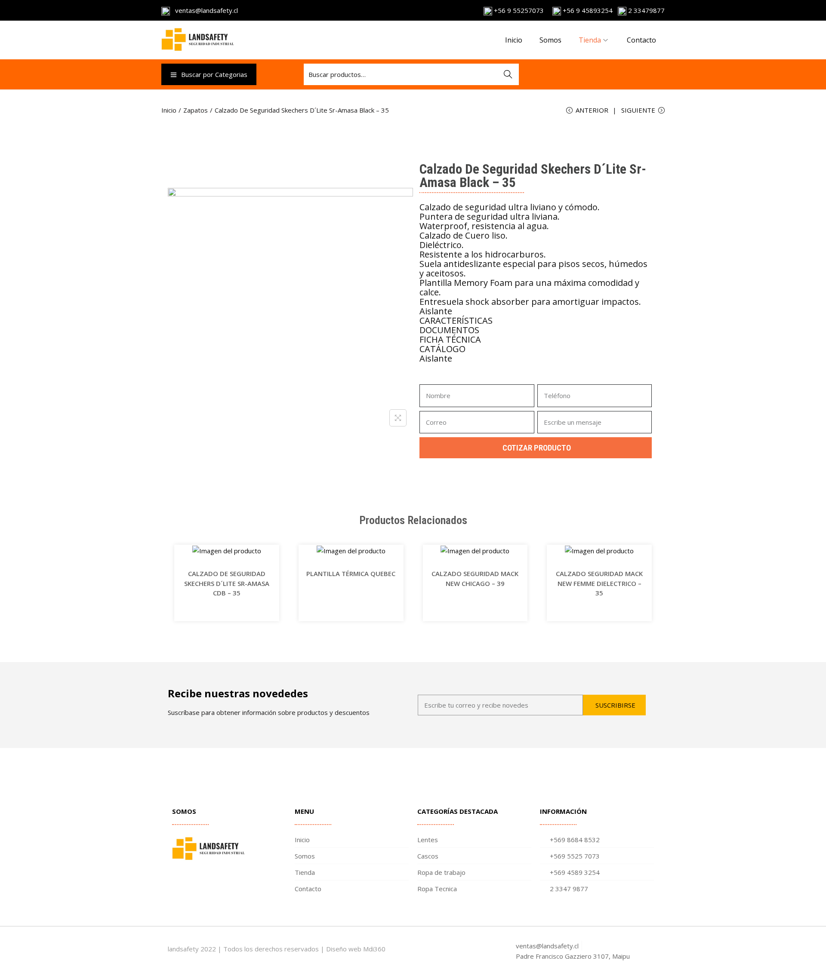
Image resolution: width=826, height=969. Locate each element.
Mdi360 (374, 948)
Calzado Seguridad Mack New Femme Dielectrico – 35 (599, 583)
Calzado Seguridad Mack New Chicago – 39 (474, 578)
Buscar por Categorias (214, 74)
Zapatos (195, 110)
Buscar (508, 74)
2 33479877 (645, 10)
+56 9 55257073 (519, 10)
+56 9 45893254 (587, 10)
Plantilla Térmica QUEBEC (350, 573)
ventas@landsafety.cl (204, 10)
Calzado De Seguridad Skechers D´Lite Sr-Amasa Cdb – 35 (226, 583)
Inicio (168, 110)
